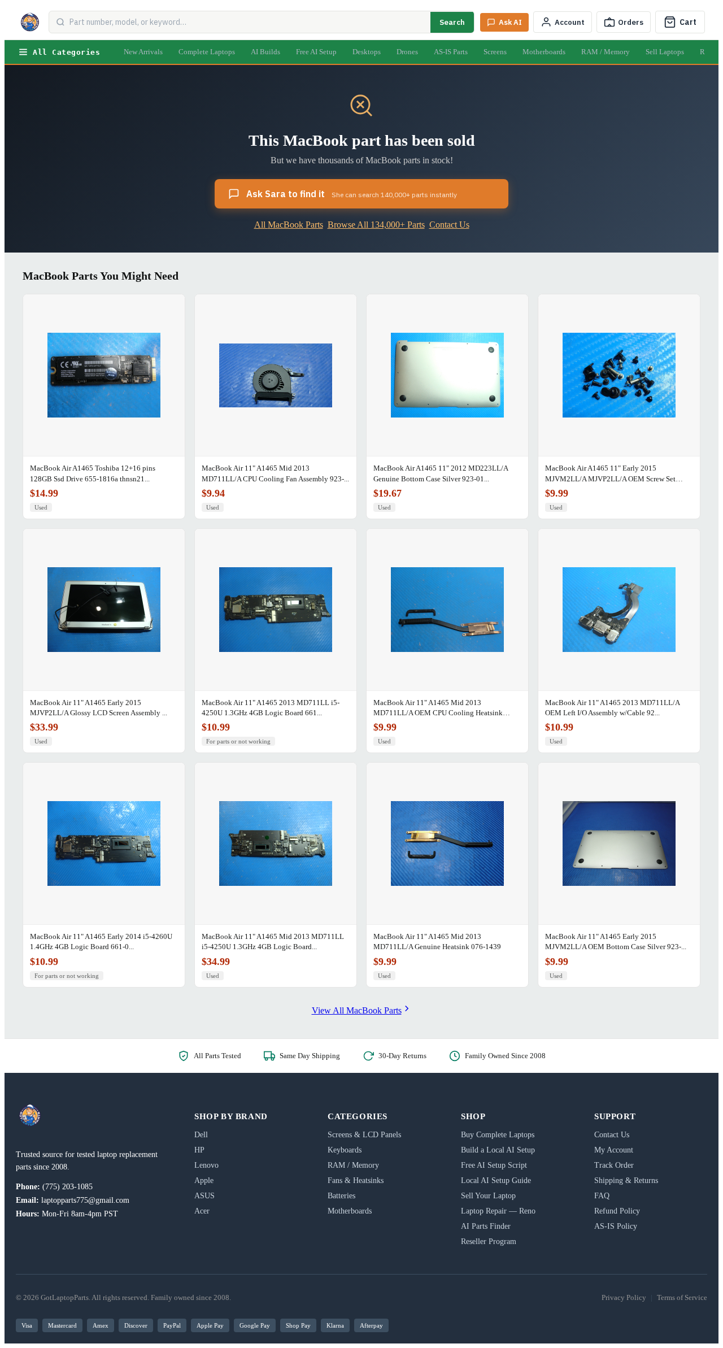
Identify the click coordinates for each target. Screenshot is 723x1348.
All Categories (66, 52)
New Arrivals (143, 51)
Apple (204, 1180)
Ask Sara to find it (351, 193)
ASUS (204, 1196)
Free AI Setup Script (494, 1165)
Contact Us (449, 224)
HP (199, 1150)
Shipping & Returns (626, 1180)
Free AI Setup (316, 51)
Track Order (614, 1165)
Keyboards (345, 1150)
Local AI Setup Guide (496, 1180)
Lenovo (206, 1165)
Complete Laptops (206, 51)
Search (452, 22)
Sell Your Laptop (488, 1196)
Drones (407, 51)
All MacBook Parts (288, 224)
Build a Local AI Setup (498, 1150)
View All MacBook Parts (357, 1010)
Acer (202, 1211)
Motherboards (543, 51)
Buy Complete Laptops (497, 1134)
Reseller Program (488, 1241)
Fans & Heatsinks (356, 1180)
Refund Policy (617, 1211)
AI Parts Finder (486, 1226)
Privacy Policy (624, 1297)
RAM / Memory (605, 51)
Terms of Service (682, 1297)
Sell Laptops (665, 51)
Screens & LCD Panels (364, 1134)
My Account (613, 1150)
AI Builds (265, 51)
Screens (495, 51)
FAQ (601, 1196)
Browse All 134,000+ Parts (376, 224)
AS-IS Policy (615, 1226)
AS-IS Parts (451, 51)
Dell (201, 1134)
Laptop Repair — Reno (498, 1211)
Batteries (341, 1196)
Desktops (366, 51)
